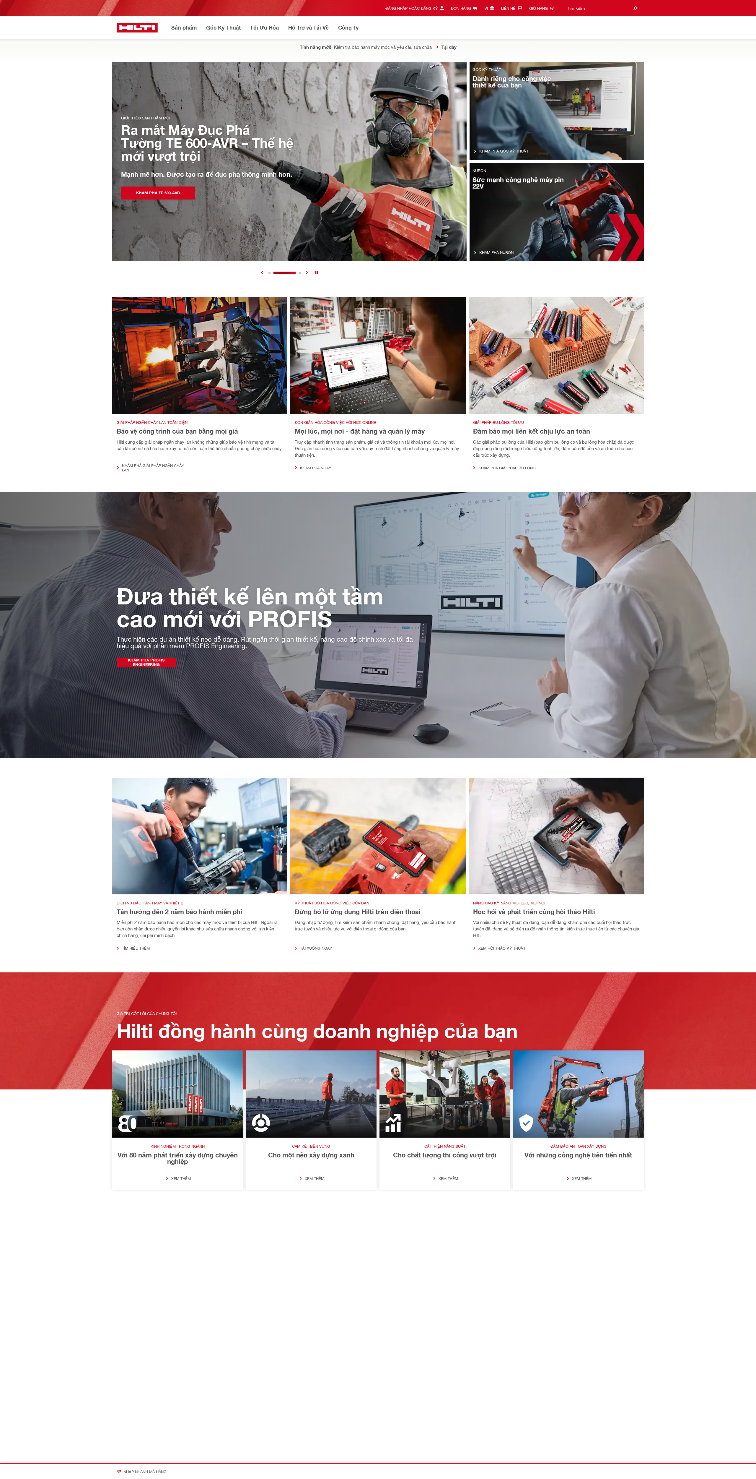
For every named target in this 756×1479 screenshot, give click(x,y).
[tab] (270, 272)
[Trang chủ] (137, 28)
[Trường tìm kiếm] (635, 8)
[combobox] (601, 8)
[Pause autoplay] (317, 273)
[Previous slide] (262, 273)
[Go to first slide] (307, 273)
